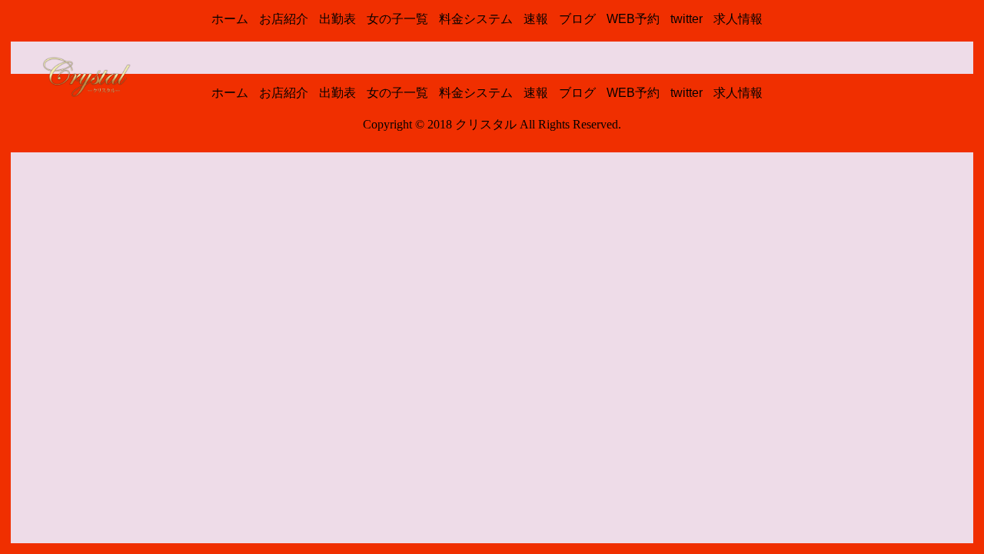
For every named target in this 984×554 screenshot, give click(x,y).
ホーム (229, 18)
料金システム (476, 18)
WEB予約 (633, 18)
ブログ (577, 18)
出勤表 (337, 18)
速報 (536, 18)
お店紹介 (283, 18)
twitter (686, 18)
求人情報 (738, 18)
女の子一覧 (397, 18)
